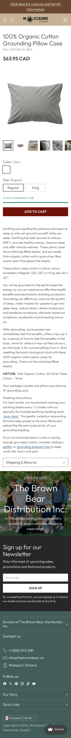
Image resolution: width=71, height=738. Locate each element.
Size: (12, 180)
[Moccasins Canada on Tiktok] (28, 684)
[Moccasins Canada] (35, 19)
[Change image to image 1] (8, 145)
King (35, 187)
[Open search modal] (12, 19)
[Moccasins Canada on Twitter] (10, 684)
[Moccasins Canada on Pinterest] (16, 684)
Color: (11, 162)
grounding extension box (34, 447)
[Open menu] (5, 19)
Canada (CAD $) (20, 718)
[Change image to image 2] (20, 145)
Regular (13, 187)
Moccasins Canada (43, 725)
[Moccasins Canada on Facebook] (5, 684)
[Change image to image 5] (57, 145)
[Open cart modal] (65, 19)
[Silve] (6, 169)
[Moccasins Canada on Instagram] (22, 684)
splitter (7, 447)
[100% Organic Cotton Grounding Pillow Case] (35, 102)
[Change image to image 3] (33, 145)
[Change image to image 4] (45, 145)
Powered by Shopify (16, 730)
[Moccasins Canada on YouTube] (34, 684)
